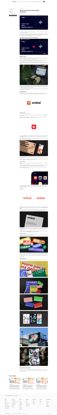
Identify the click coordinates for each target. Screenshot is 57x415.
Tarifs (46, 400)
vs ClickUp (20, 409)
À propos (40, 400)
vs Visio (20, 400)
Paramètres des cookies (24, 413)
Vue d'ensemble (13, 400)
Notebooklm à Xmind (7, 408)
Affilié (33, 400)
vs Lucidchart (20, 408)
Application (6, 400)
